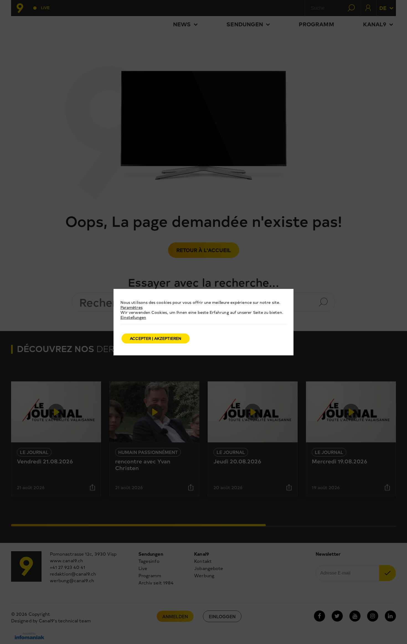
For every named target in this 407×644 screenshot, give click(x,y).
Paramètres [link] (131, 307)
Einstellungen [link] (133, 317)
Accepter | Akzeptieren (155, 338)
